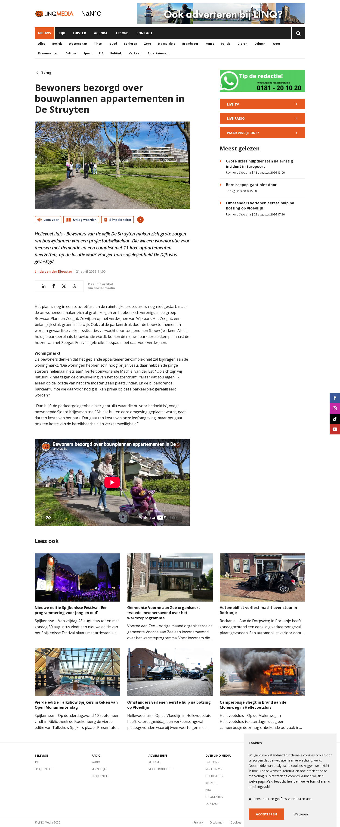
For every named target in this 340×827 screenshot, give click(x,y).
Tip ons (122, 33)
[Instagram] (335, 408)
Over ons (212, 762)
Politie (226, 44)
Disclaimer (217, 822)
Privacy (198, 822)
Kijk (62, 33)
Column (260, 44)
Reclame (154, 762)
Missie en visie (214, 769)
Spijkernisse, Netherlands (103, 13)
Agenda (101, 33)
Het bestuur (214, 776)
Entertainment (159, 53)
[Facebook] (335, 398)
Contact (144, 33)
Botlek (57, 44)
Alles (41, 44)
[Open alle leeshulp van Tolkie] (140, 219)
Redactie (211, 783)
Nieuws (44, 33)
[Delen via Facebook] (53, 286)
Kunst (209, 44)
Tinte (98, 44)
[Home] (54, 13)
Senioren (130, 44)
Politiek (116, 53)
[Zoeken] (298, 33)
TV (36, 762)
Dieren (242, 44)
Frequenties (43, 769)
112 (101, 53)
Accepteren (266, 814)
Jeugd (113, 44)
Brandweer (190, 44)
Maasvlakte (166, 44)
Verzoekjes (99, 769)
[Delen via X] (63, 286)
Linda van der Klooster (53, 271)
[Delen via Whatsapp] (74, 286)
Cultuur (71, 53)
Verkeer (135, 53)
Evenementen (48, 53)
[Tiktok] (335, 419)
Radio (96, 762)
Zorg (147, 44)
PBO (208, 790)
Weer (276, 44)
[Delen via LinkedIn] (43, 286)
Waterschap (78, 44)
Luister (79, 33)
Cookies (236, 822)
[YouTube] (335, 429)
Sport (87, 53)
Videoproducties (160, 769)
